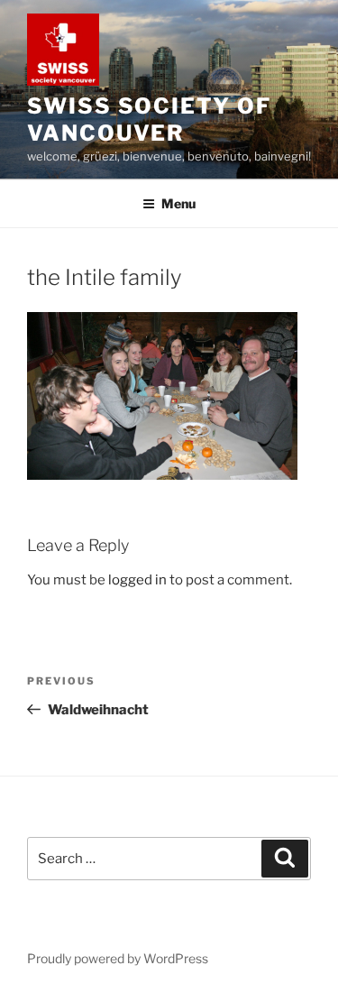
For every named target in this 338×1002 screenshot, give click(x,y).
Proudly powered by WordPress (117, 958)
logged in (137, 580)
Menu (178, 203)
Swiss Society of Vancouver (149, 119)
